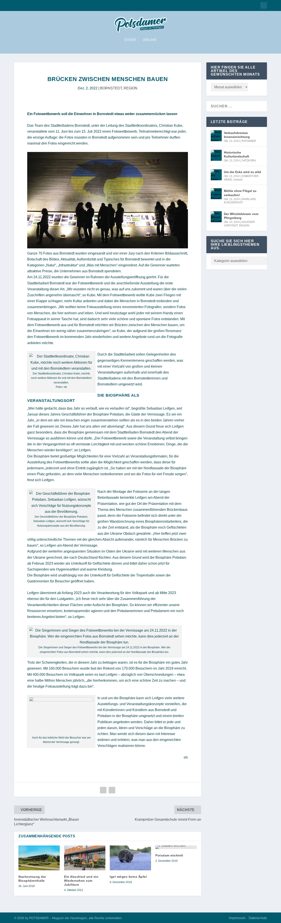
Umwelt (237, 179)
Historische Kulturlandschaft (236, 154)
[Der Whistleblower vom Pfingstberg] (216, 216)
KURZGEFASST (233, 202)
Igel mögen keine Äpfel (128, 876)
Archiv (150, 40)
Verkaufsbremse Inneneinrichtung (237, 135)
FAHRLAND (249, 199)
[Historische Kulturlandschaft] (216, 155)
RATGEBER (249, 141)
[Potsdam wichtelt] (176, 847)
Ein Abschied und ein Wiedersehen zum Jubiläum (81, 880)
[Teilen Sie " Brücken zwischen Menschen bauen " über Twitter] (112, 790)
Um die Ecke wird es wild (242, 172)
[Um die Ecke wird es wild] (216, 174)
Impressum (237, 918)
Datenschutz (258, 918)
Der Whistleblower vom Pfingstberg (241, 216)
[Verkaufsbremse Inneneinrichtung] (216, 135)
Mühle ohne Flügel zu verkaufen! (240, 193)
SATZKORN (249, 160)
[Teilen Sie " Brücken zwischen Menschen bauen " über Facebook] (103, 790)
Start (130, 40)
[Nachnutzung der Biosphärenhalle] (39, 857)
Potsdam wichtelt (169, 855)
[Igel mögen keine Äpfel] (130, 857)
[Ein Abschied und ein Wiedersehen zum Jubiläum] (84, 857)
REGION (130, 88)
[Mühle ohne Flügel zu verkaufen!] (216, 193)
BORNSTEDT (111, 88)
